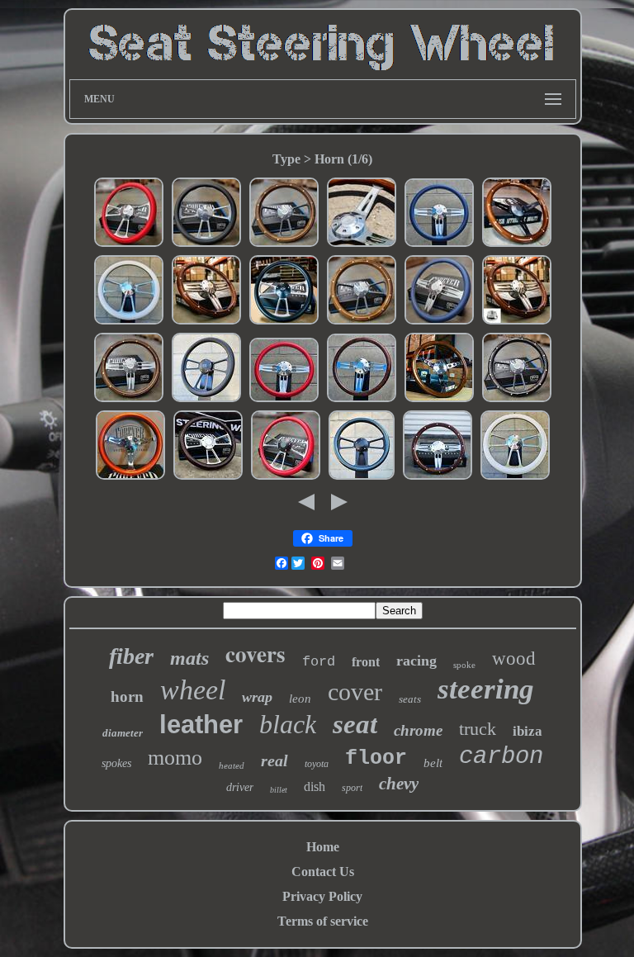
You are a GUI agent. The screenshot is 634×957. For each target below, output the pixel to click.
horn (127, 696)
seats (410, 699)
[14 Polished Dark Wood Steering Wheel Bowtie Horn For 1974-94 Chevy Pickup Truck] (517, 322)
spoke (464, 665)
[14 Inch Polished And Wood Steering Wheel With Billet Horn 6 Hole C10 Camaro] (437, 478)
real (274, 760)
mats (189, 658)
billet (278, 789)
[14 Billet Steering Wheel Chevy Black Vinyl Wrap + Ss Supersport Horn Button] (206, 245)
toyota (317, 764)
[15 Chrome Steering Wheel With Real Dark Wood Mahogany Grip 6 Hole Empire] (361, 245)
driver (239, 787)
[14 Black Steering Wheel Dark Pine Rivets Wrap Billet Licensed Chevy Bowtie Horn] (517, 400)
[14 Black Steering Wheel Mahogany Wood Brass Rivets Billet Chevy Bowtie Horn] (284, 245)
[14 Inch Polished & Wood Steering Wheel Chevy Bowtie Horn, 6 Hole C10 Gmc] (206, 322)
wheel (192, 690)
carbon (501, 756)
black (287, 724)
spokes (116, 763)
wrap (257, 697)
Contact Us (322, 872)
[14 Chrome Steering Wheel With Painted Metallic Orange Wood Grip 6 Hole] (130, 478)
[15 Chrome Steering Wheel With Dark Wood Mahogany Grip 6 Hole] (439, 400)
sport (352, 788)
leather (201, 724)
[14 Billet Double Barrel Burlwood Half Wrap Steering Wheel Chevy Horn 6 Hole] (361, 400)
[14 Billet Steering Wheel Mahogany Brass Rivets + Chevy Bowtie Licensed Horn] (129, 400)
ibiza (527, 731)
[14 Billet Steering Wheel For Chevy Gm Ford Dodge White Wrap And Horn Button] (129, 322)
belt (432, 763)
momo (175, 758)
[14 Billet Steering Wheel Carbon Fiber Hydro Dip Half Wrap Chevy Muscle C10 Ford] (361, 478)
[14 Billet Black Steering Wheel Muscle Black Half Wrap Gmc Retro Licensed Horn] (206, 400)
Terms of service (322, 921)
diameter (122, 733)
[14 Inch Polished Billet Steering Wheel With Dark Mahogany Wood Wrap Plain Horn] (208, 478)
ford (318, 662)
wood (514, 658)
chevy (399, 784)
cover (355, 691)
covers (255, 653)
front (366, 662)
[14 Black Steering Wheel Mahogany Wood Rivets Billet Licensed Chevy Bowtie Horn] (361, 322)
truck (477, 728)
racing (416, 660)
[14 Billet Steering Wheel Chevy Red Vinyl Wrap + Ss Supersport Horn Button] (129, 245)
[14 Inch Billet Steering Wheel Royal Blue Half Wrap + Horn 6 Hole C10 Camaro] (439, 322)
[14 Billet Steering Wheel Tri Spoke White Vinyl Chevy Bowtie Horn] (515, 478)
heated (231, 765)
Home (322, 847)
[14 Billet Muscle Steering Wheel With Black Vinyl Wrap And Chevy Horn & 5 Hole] (284, 322)
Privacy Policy (322, 896)
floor (376, 758)
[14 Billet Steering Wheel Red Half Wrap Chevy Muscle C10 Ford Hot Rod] (285, 478)
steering (486, 689)
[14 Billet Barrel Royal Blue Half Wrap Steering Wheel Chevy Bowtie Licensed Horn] (439, 245)
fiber (131, 656)
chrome (418, 730)
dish (314, 786)
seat (355, 724)
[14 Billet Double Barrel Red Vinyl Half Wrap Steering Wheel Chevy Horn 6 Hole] (284, 400)
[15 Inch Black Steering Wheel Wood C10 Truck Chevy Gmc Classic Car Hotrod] (517, 245)
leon (300, 698)
